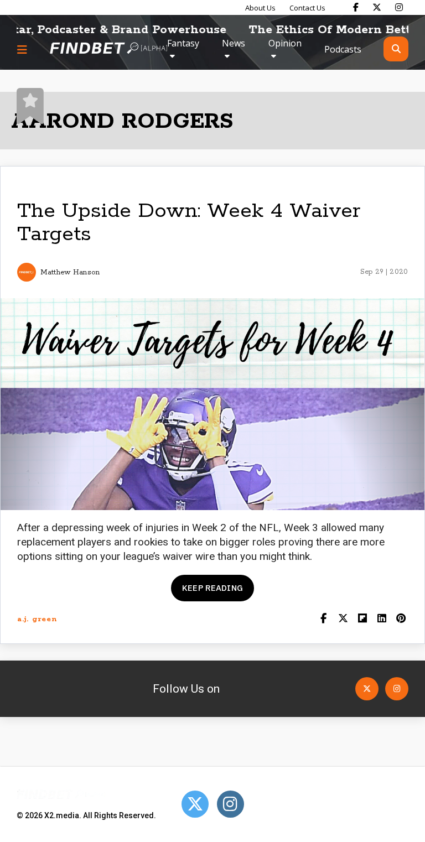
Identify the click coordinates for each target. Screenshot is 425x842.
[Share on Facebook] (323, 619)
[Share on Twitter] (343, 619)
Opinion (285, 43)
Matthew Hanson (70, 272)
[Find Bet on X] (376, 7)
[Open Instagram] (396, 688)
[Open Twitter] (367, 688)
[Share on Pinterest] (401, 619)
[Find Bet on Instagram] (399, 7)
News (233, 43)
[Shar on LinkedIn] (381, 619)
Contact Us (307, 8)
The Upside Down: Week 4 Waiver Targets (188, 222)
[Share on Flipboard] (362, 619)
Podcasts (342, 49)
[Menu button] (22, 49)
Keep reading (212, 588)
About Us (260, 8)
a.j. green (37, 619)
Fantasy (183, 43)
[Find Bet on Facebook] (356, 7)
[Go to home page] (108, 49)
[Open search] (395, 49)
